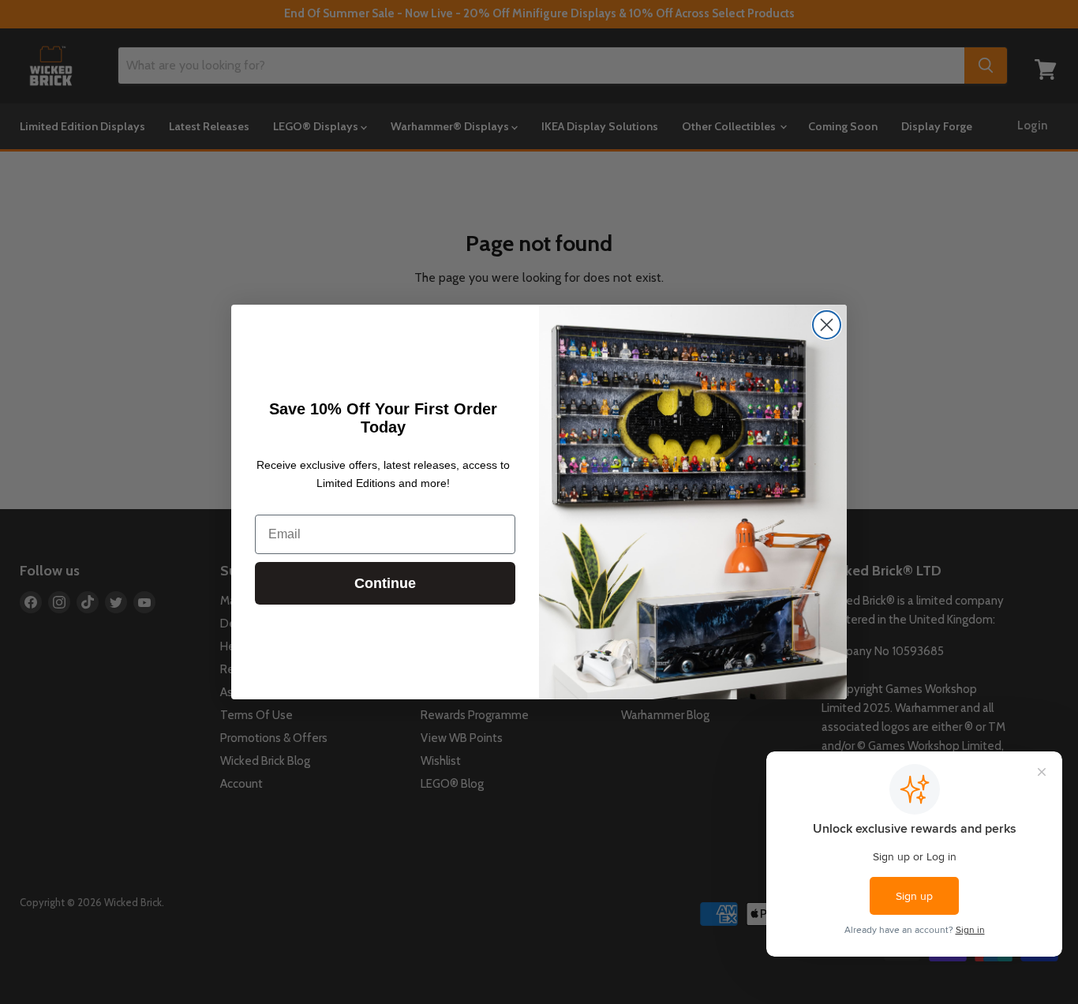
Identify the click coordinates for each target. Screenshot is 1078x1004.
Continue (385, 583)
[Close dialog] (826, 325)
